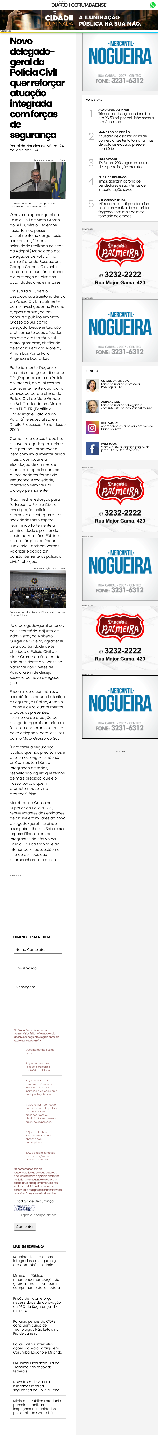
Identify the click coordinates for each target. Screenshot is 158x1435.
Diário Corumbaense (79, 5)
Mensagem (25, 987)
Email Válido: (26, 968)
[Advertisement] (38, 902)
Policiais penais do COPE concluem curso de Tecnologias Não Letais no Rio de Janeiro (36, 1327)
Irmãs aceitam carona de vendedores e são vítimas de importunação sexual (121, 185)
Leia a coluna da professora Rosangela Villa (120, 385)
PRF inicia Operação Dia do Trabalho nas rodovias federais (36, 1367)
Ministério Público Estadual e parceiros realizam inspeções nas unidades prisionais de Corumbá (37, 1406)
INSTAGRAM (109, 423)
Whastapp (153, 5)
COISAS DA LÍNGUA (115, 381)
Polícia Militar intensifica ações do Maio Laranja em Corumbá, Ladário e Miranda (37, 1348)
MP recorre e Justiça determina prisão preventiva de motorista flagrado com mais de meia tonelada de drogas (123, 209)
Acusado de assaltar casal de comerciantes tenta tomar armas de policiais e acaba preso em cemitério (125, 142)
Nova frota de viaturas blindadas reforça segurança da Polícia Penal (36, 1385)
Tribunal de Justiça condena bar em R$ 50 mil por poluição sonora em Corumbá (126, 118)
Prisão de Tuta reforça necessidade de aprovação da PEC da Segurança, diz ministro (37, 1304)
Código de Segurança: (35, 1201)
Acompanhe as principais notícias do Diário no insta (127, 427)
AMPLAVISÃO (110, 402)
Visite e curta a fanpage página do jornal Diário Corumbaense (125, 448)
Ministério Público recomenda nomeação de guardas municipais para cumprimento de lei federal (37, 1281)
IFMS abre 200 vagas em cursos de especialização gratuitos (124, 164)
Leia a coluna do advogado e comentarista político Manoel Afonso (126, 406)
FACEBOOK (109, 444)
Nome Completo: (30, 949)
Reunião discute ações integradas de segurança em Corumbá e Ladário (35, 1260)
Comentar (25, 1226)
